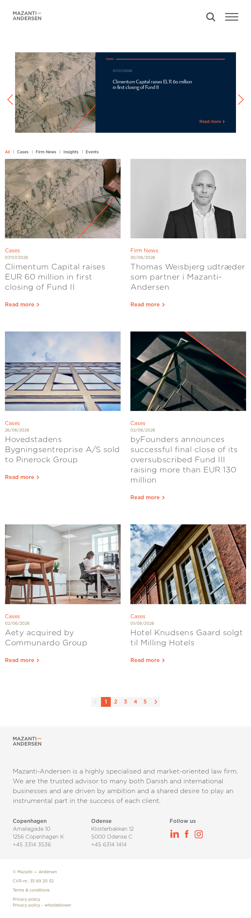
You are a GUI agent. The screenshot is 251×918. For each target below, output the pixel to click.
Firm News (47, 152)
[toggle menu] (231, 16)
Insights (71, 152)
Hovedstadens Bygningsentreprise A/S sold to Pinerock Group (62, 450)
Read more (20, 304)
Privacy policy (26, 899)
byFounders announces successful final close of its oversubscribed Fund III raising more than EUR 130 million (184, 460)
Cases (23, 152)
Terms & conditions (31, 890)
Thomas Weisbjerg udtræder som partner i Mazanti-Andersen (187, 277)
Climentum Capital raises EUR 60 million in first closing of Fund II (55, 277)
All (8, 152)
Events (92, 152)
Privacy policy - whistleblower (42, 905)
